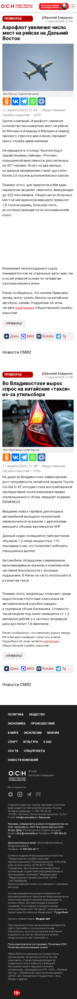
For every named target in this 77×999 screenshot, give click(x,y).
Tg (64, 336)
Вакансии (44, 817)
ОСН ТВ (13, 750)
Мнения (53, 732)
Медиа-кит (43, 918)
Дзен (14, 336)
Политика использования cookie (28, 947)
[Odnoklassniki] (7, 101)
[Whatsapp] (33, 101)
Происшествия (43, 723)
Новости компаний (23, 760)
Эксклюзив (33, 732)
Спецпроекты (34, 750)
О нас (47, 741)
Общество (37, 714)
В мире (13, 732)
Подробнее (61, 912)
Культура (30, 741)
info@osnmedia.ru (26, 817)
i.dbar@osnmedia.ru (26, 833)
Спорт (13, 741)
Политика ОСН (57, 944)
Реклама (14, 226)
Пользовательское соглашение (27, 944)
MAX (30, 336)
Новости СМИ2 (16, 352)
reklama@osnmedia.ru (50, 842)
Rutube (48, 336)
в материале (25, 308)
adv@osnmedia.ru (18, 845)
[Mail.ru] (41, 101)
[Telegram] (24, 101)
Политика (15, 714)
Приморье (14, 323)
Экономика (16, 723)
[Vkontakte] (15, 101)
